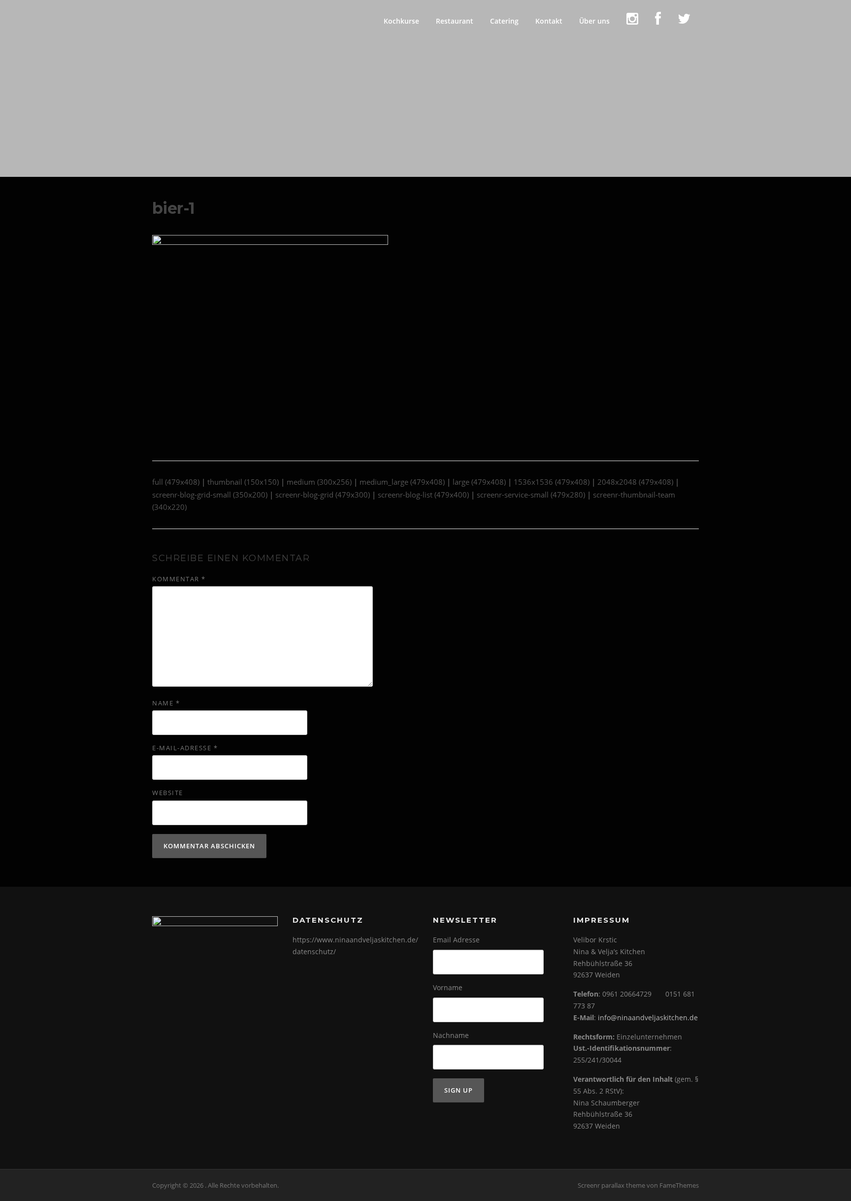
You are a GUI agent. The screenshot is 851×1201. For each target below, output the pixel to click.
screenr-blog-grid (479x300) (322, 495)
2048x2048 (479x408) (635, 482)
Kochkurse (401, 21)
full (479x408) (175, 482)
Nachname (451, 1035)
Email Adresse (456, 939)
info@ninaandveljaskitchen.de (648, 1017)
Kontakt (548, 21)
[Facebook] (658, 21)
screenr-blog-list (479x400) (423, 495)
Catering (504, 21)
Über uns (594, 21)
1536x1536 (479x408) (551, 482)
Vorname (447, 987)
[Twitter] (684, 21)
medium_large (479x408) (402, 482)
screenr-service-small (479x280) (531, 495)
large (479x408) (479, 482)
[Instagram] (632, 21)
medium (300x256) (319, 482)
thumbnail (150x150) (243, 482)
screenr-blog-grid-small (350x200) (209, 495)
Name (166, 703)
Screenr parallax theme (611, 1185)
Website (167, 792)
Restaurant (454, 21)
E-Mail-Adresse (185, 747)
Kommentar (179, 578)
